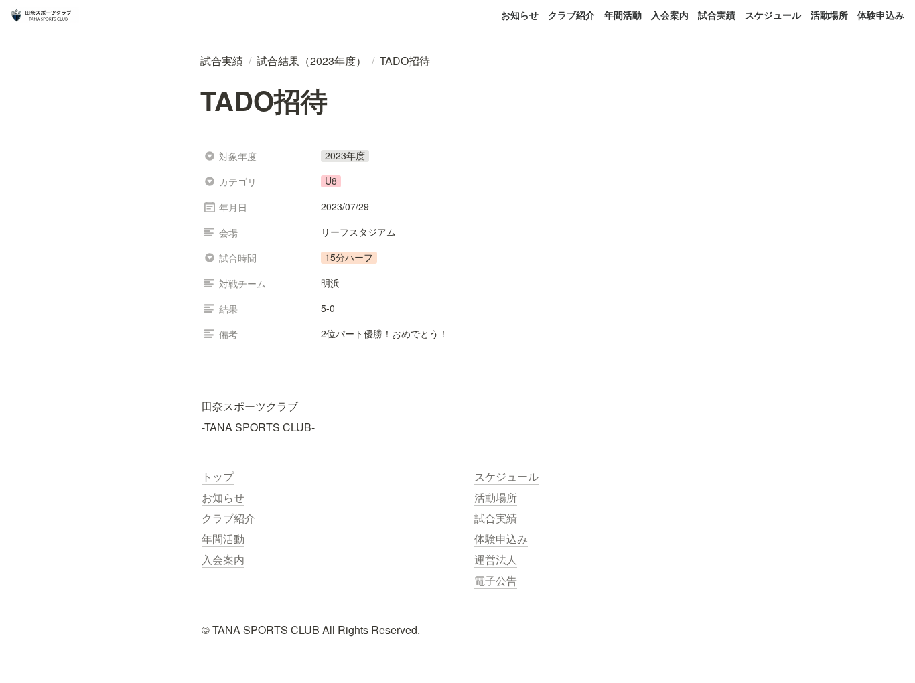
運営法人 (495, 559)
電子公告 (495, 580)
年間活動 (623, 14)
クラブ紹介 (571, 14)
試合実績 (716, 14)
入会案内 (670, 14)
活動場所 (829, 14)
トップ (218, 476)
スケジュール (773, 14)
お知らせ (520, 14)
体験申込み (880, 14)
